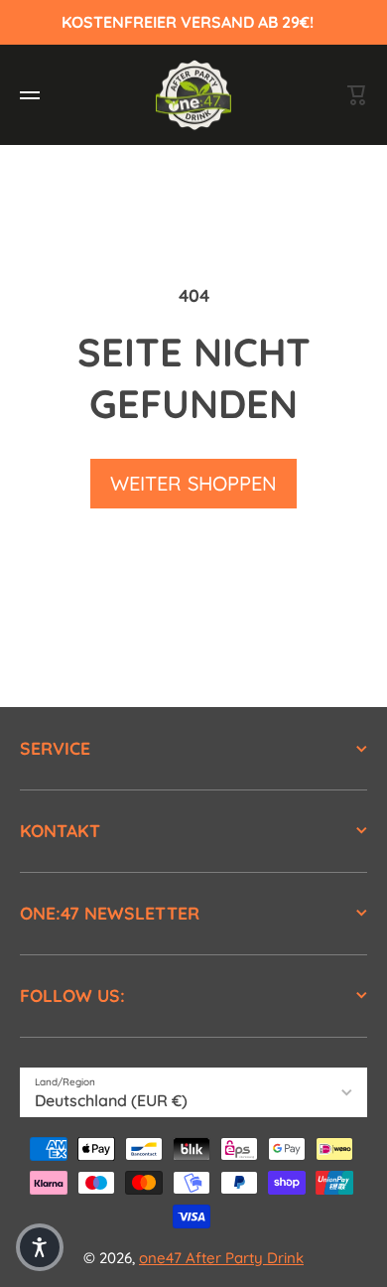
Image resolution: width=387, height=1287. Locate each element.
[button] (40, 1247)
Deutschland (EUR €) (111, 1100)
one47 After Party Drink (221, 1257)
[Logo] (193, 95)
